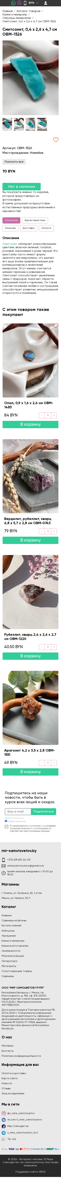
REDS (42, 1172)
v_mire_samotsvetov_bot (22, 1132)
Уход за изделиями (13, 1093)
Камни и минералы (13, 941)
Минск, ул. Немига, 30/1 (16, 898)
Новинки (7, 915)
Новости (7, 1083)
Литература (9, 961)
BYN (31, 2)
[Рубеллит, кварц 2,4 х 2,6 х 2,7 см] (30, 592)
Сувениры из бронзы (14, 920)
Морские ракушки (13, 956)
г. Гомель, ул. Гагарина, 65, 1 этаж (22, 893)
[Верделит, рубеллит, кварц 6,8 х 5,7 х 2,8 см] (30, 476)
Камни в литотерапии (15, 946)
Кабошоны (8, 931)
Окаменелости (11, 951)
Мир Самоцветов (17, 1126)
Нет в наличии (21, 187)
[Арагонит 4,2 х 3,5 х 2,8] (30, 708)
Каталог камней (11, 925)
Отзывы (6, 1088)
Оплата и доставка (14, 1073)
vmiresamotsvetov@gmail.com (25, 866)
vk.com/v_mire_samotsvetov (24, 1119)
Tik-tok (11, 1139)
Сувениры (8, 976)
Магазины (7, 1046)
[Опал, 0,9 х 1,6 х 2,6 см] (30, 360)
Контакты (8, 1051)
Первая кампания (16, 821)
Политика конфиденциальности (21, 1056)
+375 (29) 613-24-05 (18, 860)
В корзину (30, 424)
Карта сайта (10, 1078)
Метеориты (9, 966)
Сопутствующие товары (17, 971)
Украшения (9, 936)
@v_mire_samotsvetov (21, 1113)
